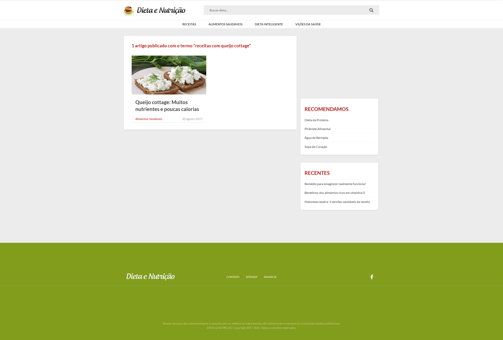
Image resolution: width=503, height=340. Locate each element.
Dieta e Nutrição (154, 11)
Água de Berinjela (316, 137)
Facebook (372, 277)
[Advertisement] (339, 63)
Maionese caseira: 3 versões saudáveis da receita (337, 201)
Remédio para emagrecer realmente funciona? (335, 184)
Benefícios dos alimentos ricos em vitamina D (335, 192)
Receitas (189, 24)
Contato (232, 277)
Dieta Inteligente (269, 24)
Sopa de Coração (316, 146)
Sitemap (251, 277)
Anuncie (270, 277)
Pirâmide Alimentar (318, 129)
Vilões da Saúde (308, 24)
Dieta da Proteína (316, 120)
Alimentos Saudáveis (225, 24)
